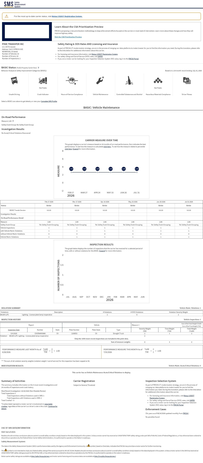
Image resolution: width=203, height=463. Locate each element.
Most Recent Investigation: (11, 391)
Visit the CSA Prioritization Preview (68, 37)
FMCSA (185, 413)
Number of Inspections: (11, 58)
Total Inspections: (8, 393)
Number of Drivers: (9, 56)
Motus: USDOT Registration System (105, 54)
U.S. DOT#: (6, 47)
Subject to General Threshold (84, 385)
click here (107, 146)
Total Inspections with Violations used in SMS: (24, 398)
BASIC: (88, 107)
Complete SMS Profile (49, 101)
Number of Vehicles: (9, 54)
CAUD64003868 (40, 333)
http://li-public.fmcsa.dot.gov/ (105, 456)
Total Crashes (6, 400)
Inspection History (11, 319)
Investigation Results (12, 365)
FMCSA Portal (134, 59)
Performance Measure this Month (123, 350)
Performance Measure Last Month (21, 350)
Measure (58, 171)
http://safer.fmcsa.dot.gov (40, 456)
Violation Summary (10, 308)
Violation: (4, 336)
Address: (5, 49)
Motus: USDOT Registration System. (67, 16)
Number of (58, 275)
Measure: (5, 121)
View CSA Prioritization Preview (71, 69)
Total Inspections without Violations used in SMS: (25, 396)
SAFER (100, 56)
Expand (102, 251)
